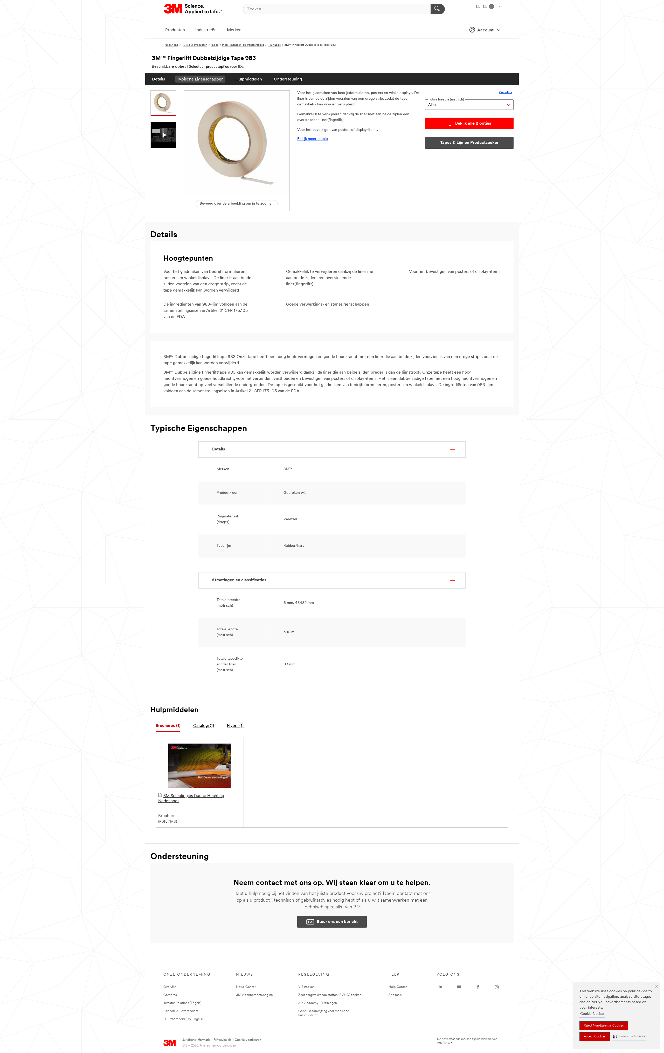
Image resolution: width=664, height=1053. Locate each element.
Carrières (170, 995)
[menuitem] (158, 79)
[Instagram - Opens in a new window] (497, 987)
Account (485, 30)
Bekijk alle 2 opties (473, 124)
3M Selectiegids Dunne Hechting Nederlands (191, 798)
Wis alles (505, 92)
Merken (234, 30)
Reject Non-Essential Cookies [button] (604, 1025)
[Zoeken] (438, 9)
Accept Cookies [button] (594, 1036)
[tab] (168, 726)
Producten (175, 30)
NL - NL (482, 7)
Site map (395, 995)
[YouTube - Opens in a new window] (459, 987)
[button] (629, 1036)
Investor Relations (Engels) (182, 1003)
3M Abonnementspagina (254, 995)
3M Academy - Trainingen (317, 1003)
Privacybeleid (222, 1040)
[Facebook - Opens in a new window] (478, 987)
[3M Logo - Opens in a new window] (193, 9)
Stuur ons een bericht (337, 922)
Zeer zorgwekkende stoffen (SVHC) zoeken (329, 995)
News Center (245, 987)
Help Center (398, 987)
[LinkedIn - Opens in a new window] (440, 987)
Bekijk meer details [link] (312, 139)
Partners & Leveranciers (180, 1011)
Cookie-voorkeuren (248, 1040)
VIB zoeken (306, 987)
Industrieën (206, 30)
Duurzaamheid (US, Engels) (183, 1019)
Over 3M (169, 987)
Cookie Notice (592, 1014)
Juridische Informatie (196, 1040)
